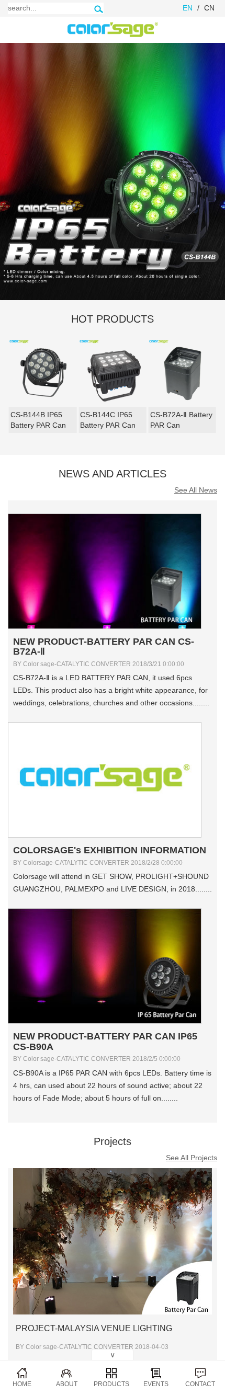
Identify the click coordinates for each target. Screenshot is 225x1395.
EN (188, 8)
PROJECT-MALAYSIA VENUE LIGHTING (94, 1328)
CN (209, 8)
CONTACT (200, 1384)
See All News (195, 490)
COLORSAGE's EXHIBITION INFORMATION (109, 850)
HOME (22, 1384)
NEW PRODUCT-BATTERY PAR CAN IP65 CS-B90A (105, 1041)
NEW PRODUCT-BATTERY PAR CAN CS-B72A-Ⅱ (103, 646)
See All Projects (191, 1157)
